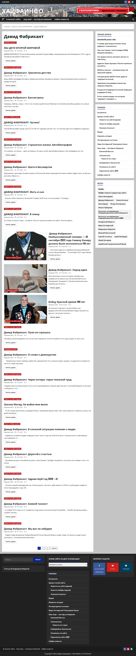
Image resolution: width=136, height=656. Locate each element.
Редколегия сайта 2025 (108, 171)
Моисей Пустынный (106, 233)
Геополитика (104, 155)
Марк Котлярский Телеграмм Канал (112, 144)
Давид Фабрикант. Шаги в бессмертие (28, 167)
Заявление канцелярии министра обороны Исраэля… (111, 84)
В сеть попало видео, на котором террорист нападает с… (111, 97)
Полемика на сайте (12, 290)
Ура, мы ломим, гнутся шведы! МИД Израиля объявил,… (112, 51)
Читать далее (11, 61)
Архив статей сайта (105, 116)
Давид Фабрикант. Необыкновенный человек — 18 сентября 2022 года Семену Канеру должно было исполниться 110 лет (25, 246)
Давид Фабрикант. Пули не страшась (27, 332)
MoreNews (77, 654)
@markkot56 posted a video (106, 39)
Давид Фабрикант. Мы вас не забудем (28, 528)
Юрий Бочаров (104, 240)
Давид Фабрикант (106, 200)
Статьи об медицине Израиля (16, 569)
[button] (3, 19)
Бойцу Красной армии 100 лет (25, 309)
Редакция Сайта (9, 51)
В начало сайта (13, 19)
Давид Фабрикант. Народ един (25, 278)
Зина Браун (103, 204)
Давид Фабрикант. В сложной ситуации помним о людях (40, 429)
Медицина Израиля (106, 229)
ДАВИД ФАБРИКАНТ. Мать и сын (24, 192)
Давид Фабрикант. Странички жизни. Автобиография (38, 144)
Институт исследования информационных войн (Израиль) (113, 212)
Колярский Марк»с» (106, 222)
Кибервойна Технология (109, 163)
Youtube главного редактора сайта (112, 193)
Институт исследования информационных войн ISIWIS (110, 217)
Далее (54, 548)
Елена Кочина (122, 200)
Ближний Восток (106, 151)
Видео (100, 132)
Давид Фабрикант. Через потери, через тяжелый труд (37, 379)
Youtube (101, 189)
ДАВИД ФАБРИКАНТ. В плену (22, 214)
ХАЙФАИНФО (23, 10)
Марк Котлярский (105, 225)
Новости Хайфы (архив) (12, 117)
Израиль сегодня (104, 136)
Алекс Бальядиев (105, 196)
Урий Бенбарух (120, 236)
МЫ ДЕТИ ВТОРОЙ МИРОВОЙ (22, 47)
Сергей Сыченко (105, 236)
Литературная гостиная (107, 140)
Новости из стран (108, 158)
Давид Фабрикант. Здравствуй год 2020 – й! (31, 479)
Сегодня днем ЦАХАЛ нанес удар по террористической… (112, 77)
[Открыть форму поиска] (133, 19)
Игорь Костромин (118, 204)
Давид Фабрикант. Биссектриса (24, 97)
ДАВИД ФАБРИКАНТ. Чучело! (22, 122)
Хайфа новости (61, 19)
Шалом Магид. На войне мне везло (26, 404)
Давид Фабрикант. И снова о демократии (30, 354)
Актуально (101, 112)
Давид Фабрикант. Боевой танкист (26, 503)
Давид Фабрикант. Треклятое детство (27, 72)
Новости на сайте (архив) (13, 67)
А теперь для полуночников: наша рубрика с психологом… (111, 44)
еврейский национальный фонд (112, 244)
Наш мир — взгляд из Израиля (37, 19)
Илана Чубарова (105, 207)
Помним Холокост (10, 42)
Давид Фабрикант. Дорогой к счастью (28, 454)
